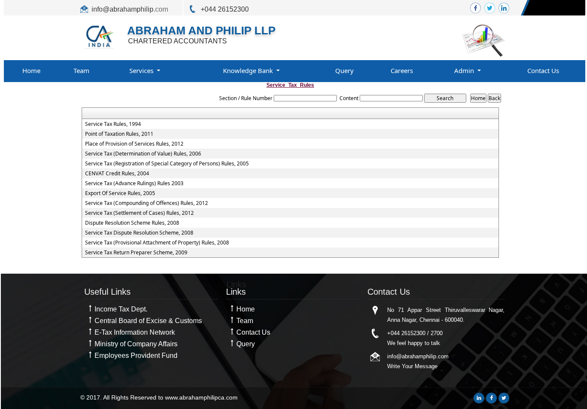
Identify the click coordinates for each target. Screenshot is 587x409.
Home (31, 70)
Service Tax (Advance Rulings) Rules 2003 (134, 183)
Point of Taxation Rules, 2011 (119, 134)
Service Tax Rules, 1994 (113, 124)
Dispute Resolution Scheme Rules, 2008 (132, 223)
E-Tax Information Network (135, 332)
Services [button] (142, 70)
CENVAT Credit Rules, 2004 (117, 173)
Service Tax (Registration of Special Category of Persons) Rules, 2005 (167, 163)
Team (81, 70)
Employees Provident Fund (136, 355)
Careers (402, 70)
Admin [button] (465, 70)
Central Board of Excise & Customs (148, 320)
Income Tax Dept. (121, 309)
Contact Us (543, 70)
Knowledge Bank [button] (249, 70)
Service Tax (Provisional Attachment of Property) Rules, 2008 (157, 242)
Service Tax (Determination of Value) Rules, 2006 (143, 153)
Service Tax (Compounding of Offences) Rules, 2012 (146, 203)
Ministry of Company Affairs (136, 344)
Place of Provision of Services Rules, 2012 (134, 143)
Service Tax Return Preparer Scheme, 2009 (136, 252)
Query (344, 70)
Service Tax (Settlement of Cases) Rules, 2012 (139, 213)
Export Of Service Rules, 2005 (120, 193)
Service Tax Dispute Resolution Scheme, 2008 (139, 232)
